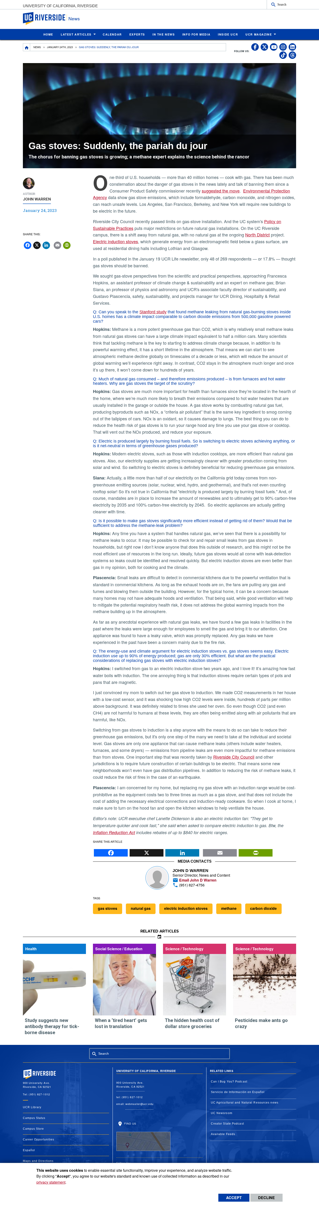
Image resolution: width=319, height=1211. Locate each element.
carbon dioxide (263, 908)
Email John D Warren (197, 880)
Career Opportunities (38, 1139)
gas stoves (107, 908)
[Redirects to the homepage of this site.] (26, 47)
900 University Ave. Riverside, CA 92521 (130, 1084)
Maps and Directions (38, 1161)
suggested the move (221, 191)
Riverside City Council (233, 757)
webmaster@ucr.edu (139, 1104)
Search (281, 4)
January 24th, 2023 (60, 47)
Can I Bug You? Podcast (229, 1081)
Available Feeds (223, 1134)
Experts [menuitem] (137, 34)
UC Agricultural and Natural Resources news (244, 1102)
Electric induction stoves (115, 241)
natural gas (141, 908)
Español (29, 1150)
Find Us (129, 1123)
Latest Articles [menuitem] (76, 34)
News (74, 18)
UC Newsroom (221, 1113)
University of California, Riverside (60, 6)
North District (257, 235)
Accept (234, 1197)
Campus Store (33, 1128)
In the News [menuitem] (163, 34)
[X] (146, 851)
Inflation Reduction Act (114, 832)
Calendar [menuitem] (112, 34)
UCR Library (32, 1107)
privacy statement (50, 1182)
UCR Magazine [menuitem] (258, 34)
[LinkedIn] (182, 851)
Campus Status (34, 1118)
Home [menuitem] (48, 34)
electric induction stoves (186, 908)
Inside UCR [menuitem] (228, 34)
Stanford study (153, 312)
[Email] (220, 851)
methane (229, 908)
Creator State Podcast (227, 1123)
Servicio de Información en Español (238, 1092)
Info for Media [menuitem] (196, 34)
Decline (266, 1197)
